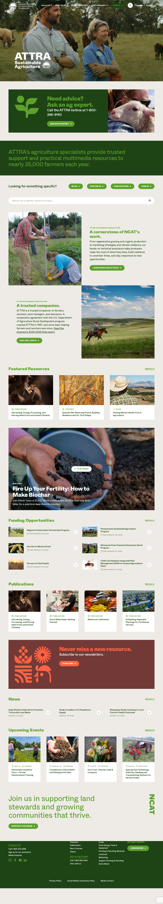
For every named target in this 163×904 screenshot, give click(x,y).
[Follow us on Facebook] (15, 860)
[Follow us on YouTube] (20, 860)
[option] (149, 5)
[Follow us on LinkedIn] (25, 860)
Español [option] (149, 5)
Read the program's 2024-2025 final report (40, 330)
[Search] (130, 5)
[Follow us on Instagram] (10, 860)
